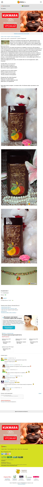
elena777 (5, 298)
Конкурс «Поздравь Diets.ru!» (15, 36)
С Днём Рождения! (6, 292)
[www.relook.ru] (36, 478)
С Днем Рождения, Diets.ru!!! (6, 307)
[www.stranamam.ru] (7, 478)
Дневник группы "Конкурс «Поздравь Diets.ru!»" (10, 305)
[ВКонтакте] (6, 454)
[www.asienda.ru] (29, 478)
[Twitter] (2, 454)
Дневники (12, 449)
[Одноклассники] (8, 454)
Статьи (8, 449)
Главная (2, 36)
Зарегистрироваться (5, 400)
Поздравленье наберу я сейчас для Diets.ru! (8, 312)
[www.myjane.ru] (21, 478)
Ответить (8, 367)
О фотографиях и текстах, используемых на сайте (9, 465)
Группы (5, 36)
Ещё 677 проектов (5, 336)
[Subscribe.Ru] (10, 454)
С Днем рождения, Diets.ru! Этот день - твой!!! (9, 308)
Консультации (25, 449)
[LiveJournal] (4, 454)
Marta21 (5, 358)
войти (3, 401)
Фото (21, 449)
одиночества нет (4, 311)
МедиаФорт (3, 460)
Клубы (19, 449)
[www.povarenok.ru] (14, 478)
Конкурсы (8, 36)
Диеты (6, 449)
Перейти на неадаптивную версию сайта (21, 33)
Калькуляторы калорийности (26, 6)
